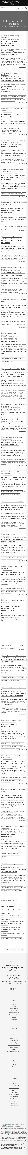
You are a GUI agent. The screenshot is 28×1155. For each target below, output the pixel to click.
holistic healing (5, 591)
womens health (14, 130)
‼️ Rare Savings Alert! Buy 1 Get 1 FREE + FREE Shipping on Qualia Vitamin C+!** (12, 2)
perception (22, 644)
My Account (14, 1032)
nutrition (20, 426)
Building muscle (8, 255)
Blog (14, 1068)
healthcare (17, 462)
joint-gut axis (10, 162)
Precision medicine (6, 588)
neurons (17, 855)
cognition (16, 709)
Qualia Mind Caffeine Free (14, 1086)
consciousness (5, 855)
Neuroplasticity (12, 95)
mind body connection (14, 711)
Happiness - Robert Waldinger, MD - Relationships (9, 44)
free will (3, 886)
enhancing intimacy (6, 396)
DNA (16, 461)
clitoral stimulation (6, 392)
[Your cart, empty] (26, 8)
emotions (9, 853)
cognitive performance (15, 779)
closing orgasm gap (6, 395)
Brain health (4, 225)
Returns (14, 1049)
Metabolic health (12, 257)
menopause (18, 128)
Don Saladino (19, 260)
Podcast (14, 1064)
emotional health (22, 62)
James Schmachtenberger (9, 372)
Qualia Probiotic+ (14, 1105)
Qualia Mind (4, 677)
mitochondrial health (14, 493)
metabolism (12, 225)
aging (3, 192)
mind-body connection (12, 590)
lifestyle (23, 428)
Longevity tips (17, 255)
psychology (10, 708)
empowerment (5, 131)
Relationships (15, 525)
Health (6, 459)
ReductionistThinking (7, 817)
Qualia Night (14, 1103)
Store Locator (14, 1040)
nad (2, 128)
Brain (2, 852)
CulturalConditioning (19, 811)
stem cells (17, 490)
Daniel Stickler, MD (8, 793)
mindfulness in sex (18, 392)
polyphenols (15, 429)
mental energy (20, 676)
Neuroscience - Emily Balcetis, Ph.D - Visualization (10, 608)
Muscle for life (22, 257)
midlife (6, 128)
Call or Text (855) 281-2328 (15, 983)
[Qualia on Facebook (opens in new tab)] (11, 989)
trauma (14, 588)
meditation (4, 711)
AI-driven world (5, 742)
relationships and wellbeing (9, 62)
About (14, 1004)
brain (11, 777)
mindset (18, 428)
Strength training (10, 260)
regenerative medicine (7, 490)
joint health (8, 159)
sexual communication (7, 394)
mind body (21, 590)
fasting (14, 192)
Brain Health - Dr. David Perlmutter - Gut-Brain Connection (12, 210)
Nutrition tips (16, 258)
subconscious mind (20, 357)
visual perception (13, 644)
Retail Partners (14, 1038)
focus (3, 679)
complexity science (15, 887)
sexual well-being (17, 396)
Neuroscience (5, 777)
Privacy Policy (14, 1010)
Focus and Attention (14, 323)
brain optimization (14, 680)
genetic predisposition (7, 462)
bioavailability (18, 557)
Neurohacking (5, 326)
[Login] (22, 8)
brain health (12, 676)
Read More (22, 67)
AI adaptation (11, 748)
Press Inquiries (14, 1008)
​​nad (2, 255)
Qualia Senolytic (14, 1092)
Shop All (14, 1081)
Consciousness (5, 358)
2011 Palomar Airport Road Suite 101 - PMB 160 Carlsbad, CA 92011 (14, 977)
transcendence (13, 360)
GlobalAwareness (20, 819)
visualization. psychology (16, 647)
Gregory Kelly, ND (7, 39)
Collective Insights (6, 746)
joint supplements (17, 159)
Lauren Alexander (7, 112)
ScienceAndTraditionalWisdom (9, 813)
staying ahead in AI (17, 746)
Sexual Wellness (5, 525)
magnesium (4, 95)
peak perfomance (9, 648)
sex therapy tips (17, 395)
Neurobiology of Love (18, 523)
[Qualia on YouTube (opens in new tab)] (16, 989)
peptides (24, 491)
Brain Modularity (22, 324)
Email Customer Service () (15, 981)
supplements (18, 559)
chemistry (9, 889)
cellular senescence (15, 494)
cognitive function (13, 228)
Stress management (6, 258)
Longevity (15, 522)
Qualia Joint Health (14, 1094)
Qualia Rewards (14, 1047)
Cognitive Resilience (11, 324)
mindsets (11, 357)
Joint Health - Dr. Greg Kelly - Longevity (12, 930)
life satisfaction (17, 64)
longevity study (11, 61)
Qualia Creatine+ (14, 1098)
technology (20, 780)
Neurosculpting (22, 95)
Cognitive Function (14, 320)
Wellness (9, 523)
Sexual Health (8, 522)
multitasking (4, 780)
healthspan (4, 290)
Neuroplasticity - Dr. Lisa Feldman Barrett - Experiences (13, 834)
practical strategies (16, 742)
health (16, 708)
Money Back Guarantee (14, 1045)
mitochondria (5, 494)
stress (19, 192)
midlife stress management (17, 195)
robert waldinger (14, 59)
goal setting (11, 645)
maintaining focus (6, 745)
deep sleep (11, 226)
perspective (4, 645)
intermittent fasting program (15, 193)
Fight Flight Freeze (15, 96)
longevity (4, 58)
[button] (15, 8)
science (20, 890)
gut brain (17, 226)
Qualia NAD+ (14, 1090)
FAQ (14, 1036)
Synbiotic (18, 748)
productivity (12, 780)
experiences (4, 856)
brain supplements (15, 679)
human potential (15, 358)
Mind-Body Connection (13, 99)
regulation (4, 133)
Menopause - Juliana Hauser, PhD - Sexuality (13, 924)
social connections (6, 64)
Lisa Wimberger (11, 101)
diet (2, 226)
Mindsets (3, 708)
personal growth (13, 133)
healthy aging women (14, 292)
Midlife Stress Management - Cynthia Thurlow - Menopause (13, 177)
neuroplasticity (13, 426)
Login (14, 1034)
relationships (19, 131)
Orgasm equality (10, 391)
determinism (10, 886)
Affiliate (14, 1006)
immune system (20, 225)
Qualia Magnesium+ (14, 1101)
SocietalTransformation (8, 819)
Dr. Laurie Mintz (18, 394)
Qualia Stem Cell (14, 1096)
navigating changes (17, 745)
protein (24, 192)
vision (3, 648)
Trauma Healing (5, 96)
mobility (3, 160)
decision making (20, 645)
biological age (11, 461)
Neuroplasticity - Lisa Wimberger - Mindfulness (13, 918)
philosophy (4, 890)
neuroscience (9, 289)
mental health (20, 61)
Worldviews (9, 811)
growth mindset (5, 361)
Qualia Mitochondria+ (14, 1088)
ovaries (20, 289)
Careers (14, 1017)
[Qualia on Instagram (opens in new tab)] (13, 989)
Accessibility (14, 1043)
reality (12, 855)
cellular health (17, 491)
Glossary (14, 1066)
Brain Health (4, 320)
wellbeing (12, 131)
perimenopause (5, 130)
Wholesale (14, 1019)
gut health (16, 160)
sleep (5, 226)
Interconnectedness (6, 814)
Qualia (3, 811)
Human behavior (18, 886)
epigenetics (21, 461)
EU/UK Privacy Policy (14, 1012)
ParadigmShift (18, 816)
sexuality (11, 128)
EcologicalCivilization (7, 816)
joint (2, 159)
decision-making (12, 890)
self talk (13, 361)
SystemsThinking (17, 814)
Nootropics (4, 676)
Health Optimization (12, 526)
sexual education (20, 391)
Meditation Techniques (13, 98)
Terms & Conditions (14, 1015)
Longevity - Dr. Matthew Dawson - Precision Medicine (12, 445)
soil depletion (10, 557)
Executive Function (14, 321)
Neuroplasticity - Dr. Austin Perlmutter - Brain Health (13, 412)
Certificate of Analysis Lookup (14, 1051)
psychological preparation (12, 743)
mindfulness (9, 709)
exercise (3, 193)
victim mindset (22, 360)
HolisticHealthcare (19, 817)
